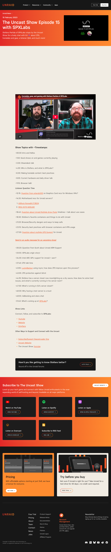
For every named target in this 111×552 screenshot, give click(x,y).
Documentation (45, 521)
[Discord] (86, 542)
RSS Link (46, 435)
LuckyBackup (27, 268)
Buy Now (104, 5)
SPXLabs (43, 301)
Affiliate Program (45, 537)
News (30, 531)
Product (25, 5)
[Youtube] (98, 542)
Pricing (31, 518)
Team (30, 524)
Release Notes (44, 517)
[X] (90, 542)
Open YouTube (12, 412)
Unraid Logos (44, 534)
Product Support (45, 514)
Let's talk (85, 364)
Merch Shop (44, 524)
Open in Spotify (49, 412)
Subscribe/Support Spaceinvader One (33, 339)
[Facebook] (106, 542)
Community (47, 5)
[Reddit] (102, 542)
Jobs (30, 534)
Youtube (21, 319)
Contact (31, 528)
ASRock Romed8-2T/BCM (28, 203)
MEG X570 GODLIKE (26, 207)
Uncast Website (24, 343)
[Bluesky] (94, 542)
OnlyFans (22, 326)
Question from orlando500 (32, 193)
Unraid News (7, 13)
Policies (42, 530)
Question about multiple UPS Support (37, 232)
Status (42, 527)
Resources (35, 5)
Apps (56, 5)
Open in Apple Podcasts (88, 412)
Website (21, 322)
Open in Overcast (13, 435)
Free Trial (95, 5)
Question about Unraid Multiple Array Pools (39, 212)
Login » (67, 530)
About (30, 521)
